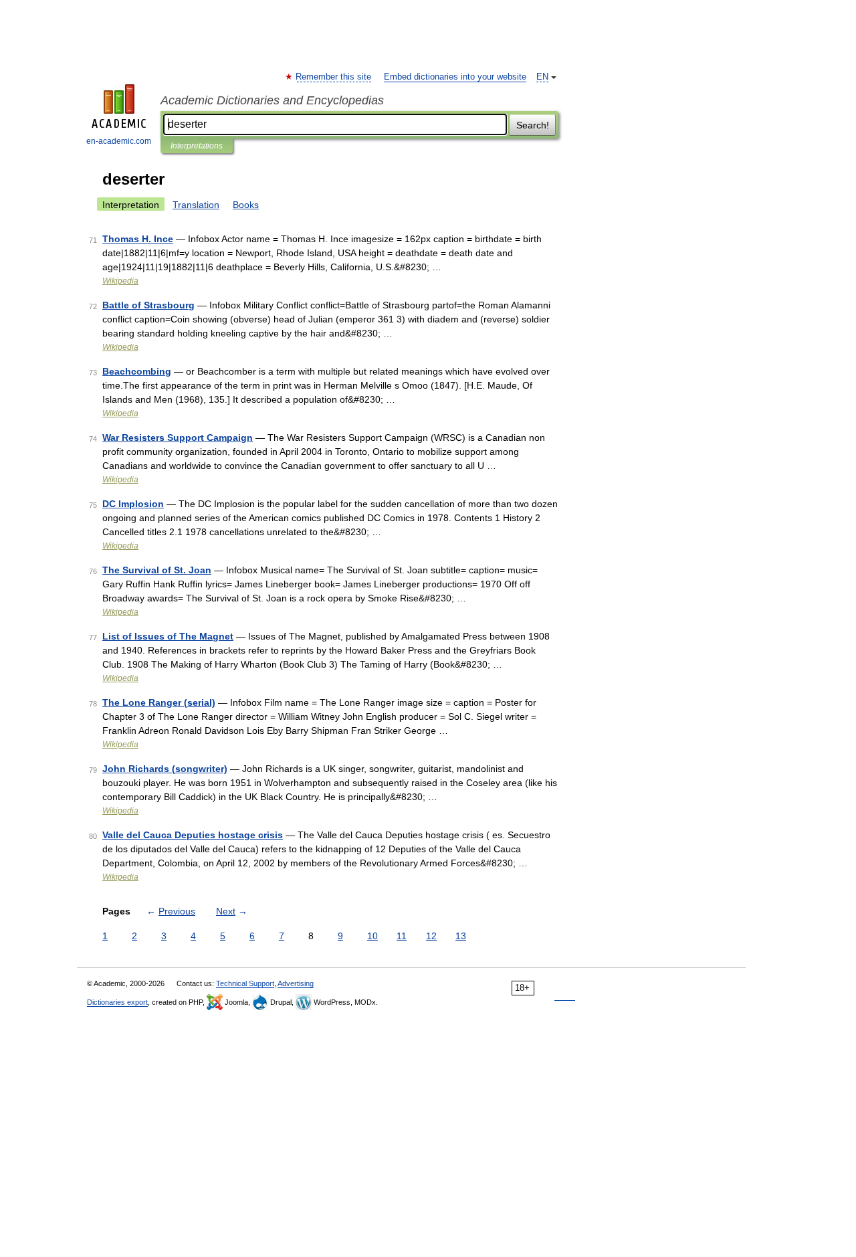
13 (460, 936)
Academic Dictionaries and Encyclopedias (272, 100)
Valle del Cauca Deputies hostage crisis (192, 835)
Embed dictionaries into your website (455, 77)
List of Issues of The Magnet (167, 636)
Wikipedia (120, 281)
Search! (532, 125)
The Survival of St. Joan (156, 570)
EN (542, 77)
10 (372, 936)
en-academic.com (118, 141)
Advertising (296, 983)
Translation (196, 204)
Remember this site (334, 77)
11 (402, 936)
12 (431, 936)
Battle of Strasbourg (148, 305)
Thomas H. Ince (137, 238)
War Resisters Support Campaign (177, 437)
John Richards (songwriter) (164, 768)
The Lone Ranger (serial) (158, 702)
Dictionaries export (117, 1002)
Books (246, 204)
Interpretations (197, 146)
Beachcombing (136, 371)
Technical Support (245, 983)
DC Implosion (133, 503)
